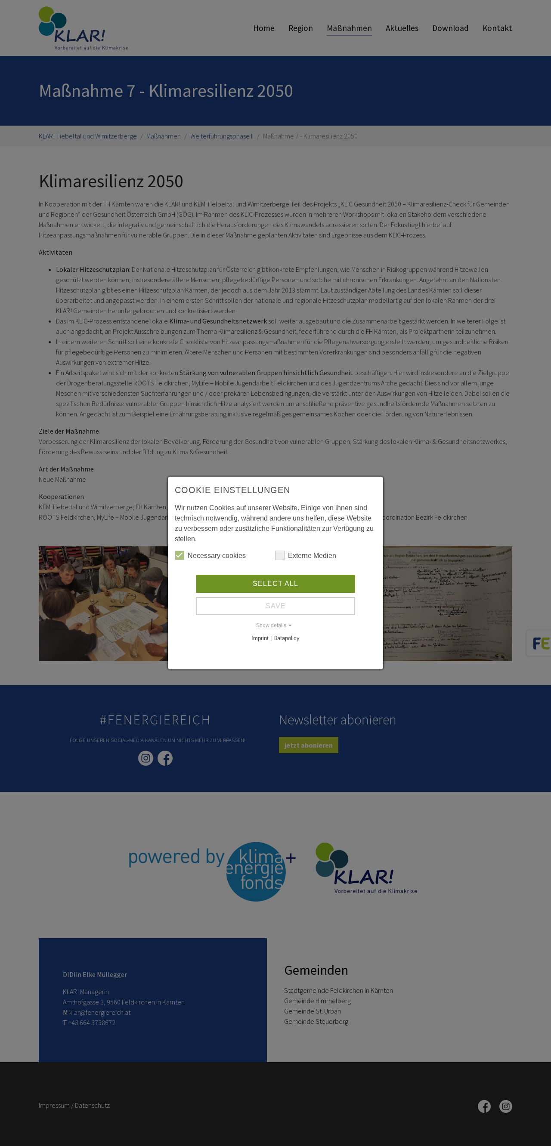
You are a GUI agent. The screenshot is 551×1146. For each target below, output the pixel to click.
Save (276, 606)
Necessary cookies (217, 555)
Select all (275, 583)
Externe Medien (312, 555)
